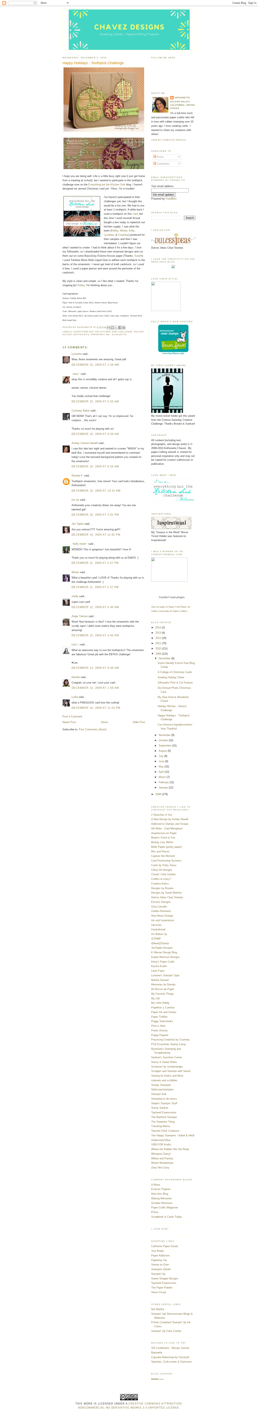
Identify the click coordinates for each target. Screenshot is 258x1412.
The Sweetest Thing (163, 1121)
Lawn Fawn (157, 970)
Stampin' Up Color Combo (166, 1330)
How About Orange (162, 915)
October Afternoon (161, 1203)
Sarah (137, 255)
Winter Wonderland (162, 1162)
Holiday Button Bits (75, 334)
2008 (158, 794)
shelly (75, 596)
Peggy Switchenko (162, 1021)
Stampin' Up (158, 1273)
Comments (163, 163)
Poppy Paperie (159, 1035)
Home (104, 722)
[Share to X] (116, 328)
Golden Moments (161, 911)
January (164, 787)
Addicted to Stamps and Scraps (169, 823)
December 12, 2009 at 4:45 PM (95, 635)
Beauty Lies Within (162, 842)
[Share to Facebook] (120, 328)
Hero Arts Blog (159, 1193)
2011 (158, 643)
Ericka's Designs (161, 901)
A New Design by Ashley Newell (169, 819)
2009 (158, 653)
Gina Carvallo (159, 906)
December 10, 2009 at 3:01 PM (95, 514)
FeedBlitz (171, 198)
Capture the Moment (163, 855)
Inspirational (158, 929)
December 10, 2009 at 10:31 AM (96, 490)
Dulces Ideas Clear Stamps (167, 897)
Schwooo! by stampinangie (167, 1066)
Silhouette (119, 334)
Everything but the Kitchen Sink (106, 184)
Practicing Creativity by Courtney (170, 1039)
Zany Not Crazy (160, 1167)
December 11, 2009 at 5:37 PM (95, 587)
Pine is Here (158, 1025)
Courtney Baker (81, 410)
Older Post (139, 722)
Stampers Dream (161, 1269)
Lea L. (75, 644)
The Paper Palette (161, 1287)
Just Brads (157, 1250)
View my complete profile (168, 140)
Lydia (75, 696)
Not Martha (157, 1309)
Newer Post (69, 722)
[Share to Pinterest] (124, 328)
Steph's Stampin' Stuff (164, 1103)
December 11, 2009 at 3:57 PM (95, 562)
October (164, 740)
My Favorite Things (162, 993)
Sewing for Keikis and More (167, 1075)
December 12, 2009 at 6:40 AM (95, 607)
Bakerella (156, 1352)
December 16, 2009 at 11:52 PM (96, 707)
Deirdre (76, 677)
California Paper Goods (164, 1246)
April (162, 771)
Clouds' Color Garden (163, 874)
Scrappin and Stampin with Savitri (171, 1071)
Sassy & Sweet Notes (164, 1061)
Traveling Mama (160, 1126)
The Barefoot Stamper (164, 1117)
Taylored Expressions (163, 1112)
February (164, 782)
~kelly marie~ (79, 543)
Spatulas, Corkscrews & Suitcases (171, 1361)
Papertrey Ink (100, 334)
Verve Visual (158, 1292)
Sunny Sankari (159, 1107)
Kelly (131, 230)
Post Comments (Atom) (92, 729)
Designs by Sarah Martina (166, 892)
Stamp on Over (160, 1264)
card (135, 213)
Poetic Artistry (159, 1030)
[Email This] (108, 328)
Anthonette (182, 97)
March (163, 777)
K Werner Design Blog (164, 952)
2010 (158, 648)
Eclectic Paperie (160, 1189)
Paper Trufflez (159, 1016)
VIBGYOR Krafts (161, 1144)
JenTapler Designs (162, 947)
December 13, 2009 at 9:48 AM (95, 667)
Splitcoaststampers (162, 1089)
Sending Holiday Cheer (171, 677)
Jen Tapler (78, 523)
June (162, 761)
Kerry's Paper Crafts (163, 961)
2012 (158, 638)
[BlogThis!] (112, 328)
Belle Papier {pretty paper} (166, 846)
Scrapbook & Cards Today (166, 1216)
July (161, 756)
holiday (139, 332)
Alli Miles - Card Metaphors (167, 828)
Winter (123, 230)
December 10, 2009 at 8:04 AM (95, 433)
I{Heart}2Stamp (160, 943)
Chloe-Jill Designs (161, 869)
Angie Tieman (80, 616)
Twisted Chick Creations (165, 1130)
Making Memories (161, 1198)
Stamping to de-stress (164, 1098)
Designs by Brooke (162, 888)
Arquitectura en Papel (163, 833)
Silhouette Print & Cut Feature (175, 682)
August (163, 750)
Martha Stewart (160, 980)
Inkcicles (156, 924)
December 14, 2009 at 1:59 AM (95, 687)
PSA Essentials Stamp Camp (168, 1044)
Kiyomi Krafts (159, 966)
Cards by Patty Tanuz (164, 865)
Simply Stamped (161, 1084)
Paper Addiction (160, 1255)
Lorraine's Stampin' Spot (165, 975)
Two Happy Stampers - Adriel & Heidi (172, 1135)
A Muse (155, 1184)
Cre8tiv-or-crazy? (161, 878)
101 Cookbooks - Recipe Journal (170, 1347)
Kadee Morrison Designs (165, 957)
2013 (158, 632)
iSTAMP (156, 938)
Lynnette (109, 234)
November (165, 735)
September (165, 745)
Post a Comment (72, 716)
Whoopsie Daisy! (161, 1153)
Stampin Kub (158, 1094)
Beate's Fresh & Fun (163, 837)
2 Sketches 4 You (161, 814)
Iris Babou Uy (159, 934)
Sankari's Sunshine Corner (166, 1057)
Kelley (114, 230)
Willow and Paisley (162, 1158)
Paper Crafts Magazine (164, 1207)
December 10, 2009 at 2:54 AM (95, 364)
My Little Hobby (160, 1002)
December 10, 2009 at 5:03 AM (95, 401)
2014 (158, 627)
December (165, 658)
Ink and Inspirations (162, 920)
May (161, 766)
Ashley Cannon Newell (85, 443)
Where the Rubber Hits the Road (170, 1149)
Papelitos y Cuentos (163, 1007)
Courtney (123, 234)
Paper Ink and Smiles (163, 1012)
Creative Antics (160, 883)
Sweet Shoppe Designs (164, 1278)
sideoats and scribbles (164, 1080)
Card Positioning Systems (166, 860)
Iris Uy (75, 499)
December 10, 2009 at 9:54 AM (95, 466)
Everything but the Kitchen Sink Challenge (102, 332)
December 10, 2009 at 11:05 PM (96, 534)
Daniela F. (77, 475)
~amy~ (76, 373)
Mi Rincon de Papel (162, 989)
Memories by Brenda (163, 984)
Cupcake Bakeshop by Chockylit (170, 1357)
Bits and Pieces (160, 851)
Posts (160, 156)
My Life (155, 998)
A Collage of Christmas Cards (175, 672)
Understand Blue (161, 1140)
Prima (154, 1212)
